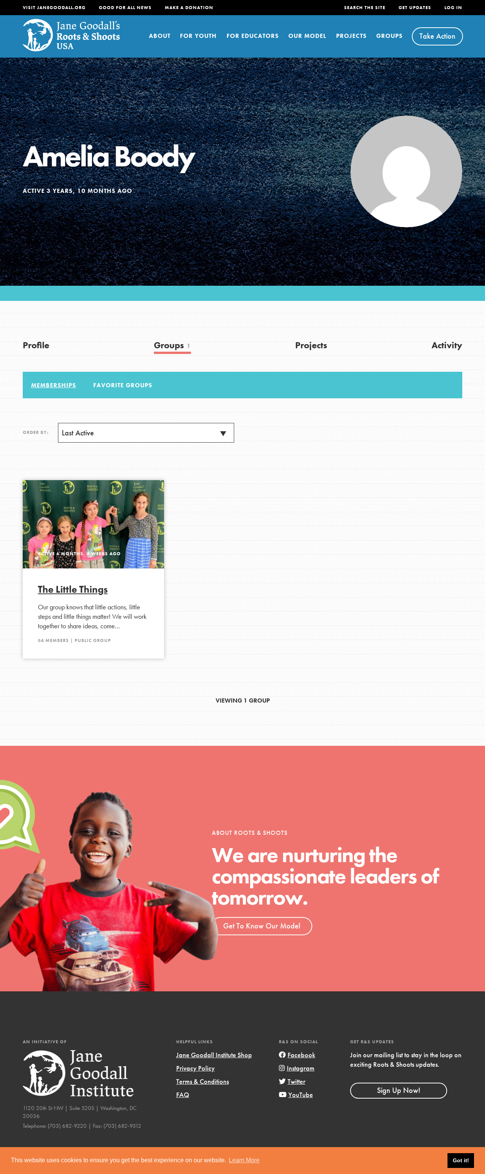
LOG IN (453, 8)
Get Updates (415, 8)
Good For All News (125, 8)
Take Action (437, 36)
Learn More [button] (244, 1160)
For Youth (198, 36)
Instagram (300, 1068)
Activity (447, 345)
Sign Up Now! (398, 1090)
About (160, 36)
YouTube (300, 1094)
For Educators (253, 36)
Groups (389, 36)
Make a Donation (189, 8)
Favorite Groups (122, 385)
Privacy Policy (195, 1068)
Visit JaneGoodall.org (54, 8)
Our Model (307, 36)
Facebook (301, 1054)
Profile (36, 345)
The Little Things (73, 589)
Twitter (296, 1081)
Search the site (364, 8)
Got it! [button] (461, 1160)
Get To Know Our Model (261, 926)
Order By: (35, 432)
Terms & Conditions (202, 1081)
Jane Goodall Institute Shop (214, 1054)
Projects (351, 36)
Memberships (53, 385)
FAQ (182, 1094)
